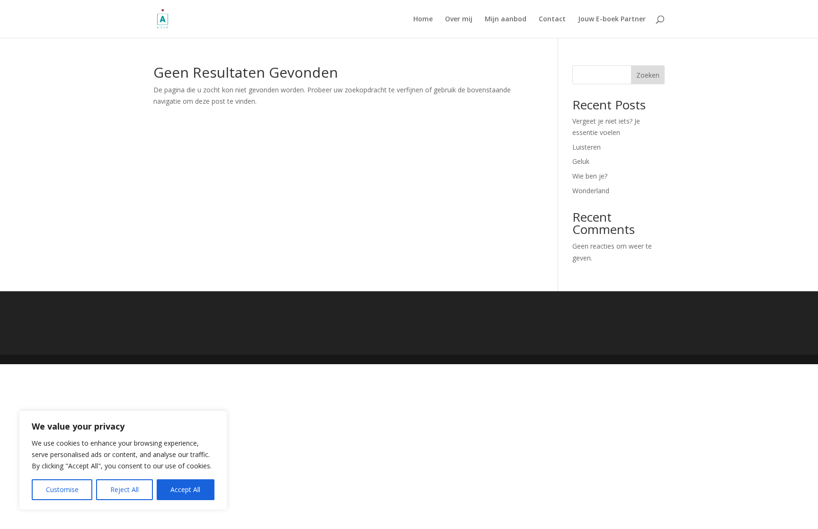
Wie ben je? (589, 175)
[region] (123, 460)
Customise (62, 489)
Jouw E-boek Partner (612, 19)
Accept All (185, 489)
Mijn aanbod (505, 19)
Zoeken (647, 75)
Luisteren (586, 147)
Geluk (580, 161)
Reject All (124, 489)
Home (423, 19)
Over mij (458, 19)
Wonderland (590, 190)
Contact (552, 19)
